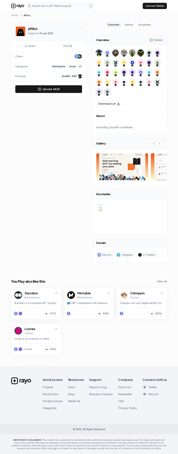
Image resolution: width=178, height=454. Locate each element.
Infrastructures (53, 401)
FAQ (121, 401)
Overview (113, 24)
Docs (71, 387)
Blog (71, 394)
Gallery (128, 24)
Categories (49, 408)
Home (14, 15)
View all (162, 281)
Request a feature (101, 394)
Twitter (152, 387)
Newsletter (125, 394)
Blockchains (51, 394)
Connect (154, 5)
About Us (124, 387)
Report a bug (98, 387)
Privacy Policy (127, 408)
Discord (153, 394)
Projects (48, 387)
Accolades (144, 24)
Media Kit (74, 401)
